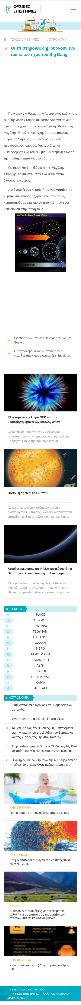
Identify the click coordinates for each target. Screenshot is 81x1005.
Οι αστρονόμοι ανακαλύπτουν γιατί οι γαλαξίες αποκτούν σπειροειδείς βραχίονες (42, 353)
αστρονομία (57, 39)
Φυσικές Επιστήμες (23, 39)
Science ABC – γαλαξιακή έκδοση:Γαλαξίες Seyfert (42, 340)
